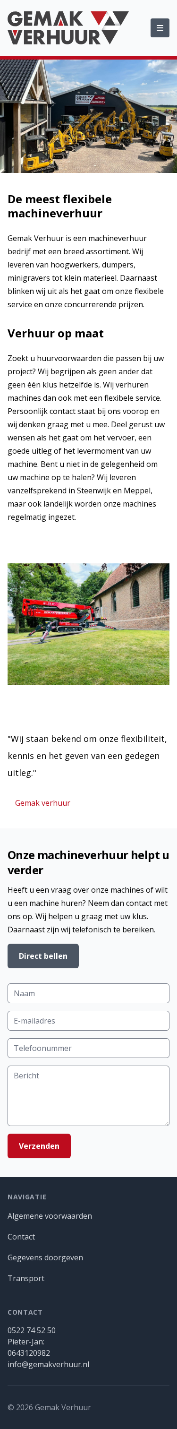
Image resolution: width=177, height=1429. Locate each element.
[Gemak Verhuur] (68, 27)
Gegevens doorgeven (45, 1257)
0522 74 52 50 (32, 1330)
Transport (26, 1278)
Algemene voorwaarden (50, 1216)
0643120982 (29, 1353)
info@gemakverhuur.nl (48, 1364)
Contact (21, 1236)
